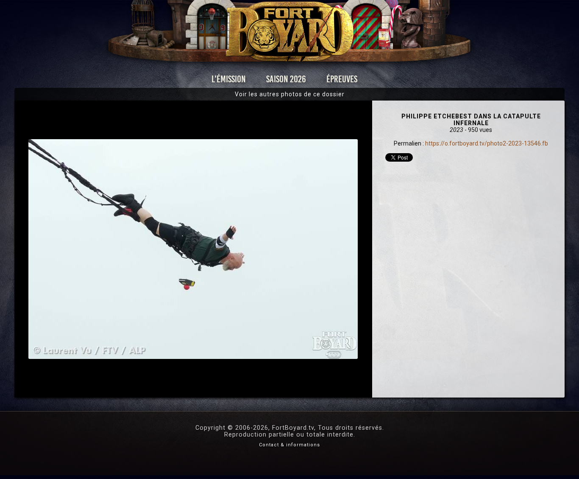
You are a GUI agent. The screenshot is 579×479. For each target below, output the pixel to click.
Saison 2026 (286, 79)
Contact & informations (289, 445)
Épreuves (341, 79)
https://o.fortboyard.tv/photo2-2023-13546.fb (486, 143)
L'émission (229, 79)
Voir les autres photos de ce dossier (290, 94)
